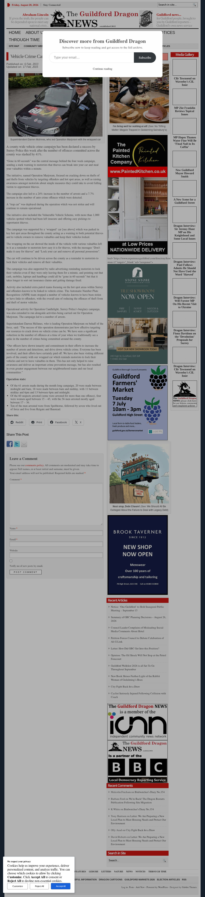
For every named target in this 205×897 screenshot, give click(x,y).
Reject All (39, 886)
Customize (17, 886)
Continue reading (102, 69)
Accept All (60, 886)
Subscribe (145, 57)
